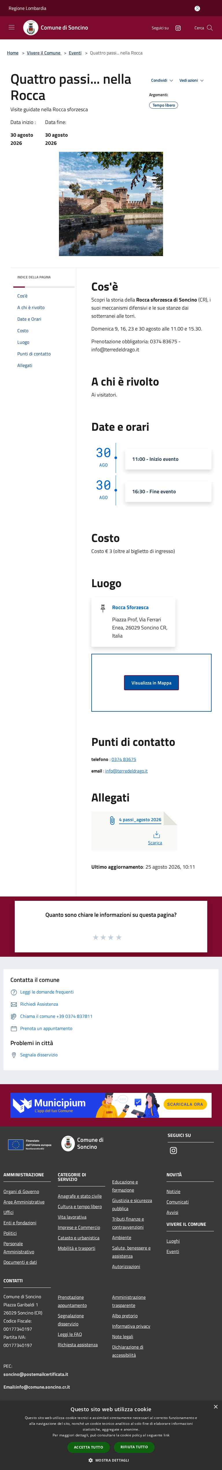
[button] (111, 1460)
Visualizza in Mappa (151, 682)
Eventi (75, 52)
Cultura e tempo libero (80, 1206)
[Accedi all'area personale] (197, 9)
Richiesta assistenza (78, 1344)
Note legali (122, 1336)
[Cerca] (209, 27)
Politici (10, 1233)
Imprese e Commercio (79, 1227)
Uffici (8, 1212)
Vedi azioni (189, 80)
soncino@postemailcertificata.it (35, 1374)
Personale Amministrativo (18, 1247)
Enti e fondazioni (19, 1222)
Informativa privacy (131, 1326)
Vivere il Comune (44, 52)
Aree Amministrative (24, 1201)
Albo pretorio (125, 1315)
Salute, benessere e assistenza (131, 1251)
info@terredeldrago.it (126, 770)
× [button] (215, 1407)
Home (12, 52)
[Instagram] (176, 28)
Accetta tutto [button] (88, 1447)
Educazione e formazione (125, 1185)
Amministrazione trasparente (129, 1301)
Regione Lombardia (27, 8)
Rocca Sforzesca (130, 607)
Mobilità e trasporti (76, 1248)
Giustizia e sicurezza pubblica (132, 1204)
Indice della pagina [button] (34, 277)
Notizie (173, 1191)
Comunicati (177, 1201)
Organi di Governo (21, 1191)
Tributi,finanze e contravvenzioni (128, 1222)
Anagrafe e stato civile (80, 1196)
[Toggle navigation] (11, 27)
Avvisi (172, 1212)
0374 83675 (124, 759)
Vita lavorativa (72, 1216)
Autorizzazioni (126, 1266)
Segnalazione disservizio (71, 1319)
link (166, 1435)
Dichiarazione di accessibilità (127, 1350)
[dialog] (111, 1435)
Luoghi (173, 1240)
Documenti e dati (20, 1262)
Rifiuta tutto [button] (134, 1447)
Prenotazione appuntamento (72, 1301)
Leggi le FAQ (70, 1334)
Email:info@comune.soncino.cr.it (36, 1386)
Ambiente (121, 1237)
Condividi (159, 80)
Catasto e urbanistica (78, 1237)
